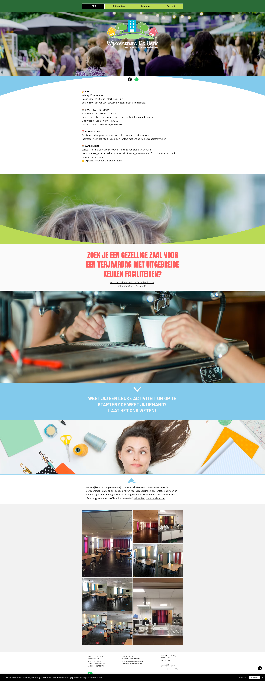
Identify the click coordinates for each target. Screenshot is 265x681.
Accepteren (254, 678)
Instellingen (242, 678)
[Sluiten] (262, 677)
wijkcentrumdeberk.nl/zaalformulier (104, 160)
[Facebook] (130, 79)
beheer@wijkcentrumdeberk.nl (149, 498)
